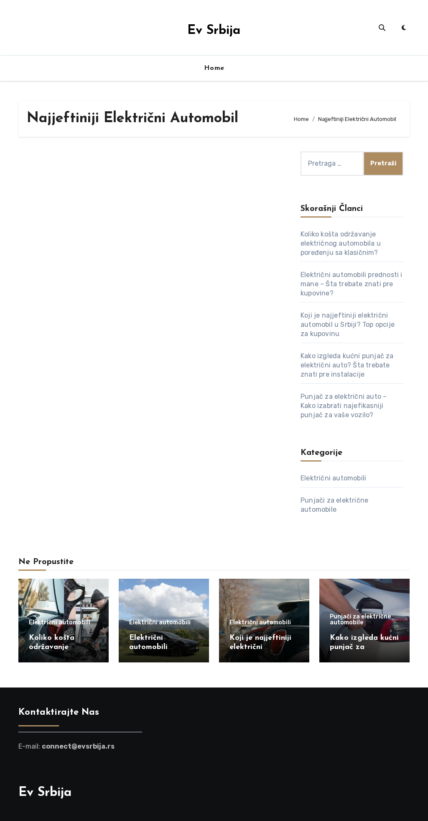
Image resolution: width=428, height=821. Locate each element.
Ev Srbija (213, 30)
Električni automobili (333, 478)
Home (214, 68)
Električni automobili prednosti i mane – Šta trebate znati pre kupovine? (352, 284)
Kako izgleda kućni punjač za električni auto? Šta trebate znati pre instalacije (347, 365)
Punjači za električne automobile (360, 620)
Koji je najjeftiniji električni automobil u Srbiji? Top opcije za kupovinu (348, 324)
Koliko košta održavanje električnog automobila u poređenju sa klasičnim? (341, 243)
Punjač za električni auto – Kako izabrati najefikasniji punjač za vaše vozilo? (344, 406)
